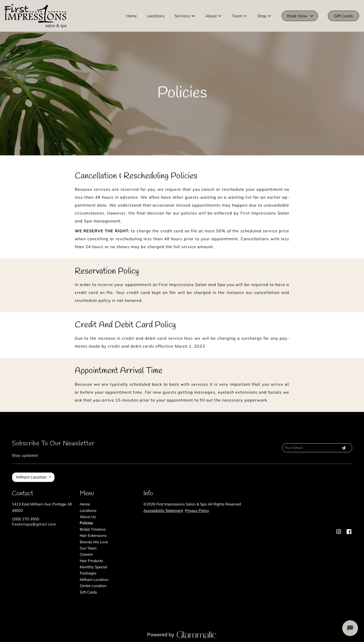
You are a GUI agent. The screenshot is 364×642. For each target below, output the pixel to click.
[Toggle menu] (193, 16)
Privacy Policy (197, 510)
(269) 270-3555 (25, 519)
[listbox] (214, 16)
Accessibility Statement (163, 510)
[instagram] (338, 531)
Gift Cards (343, 15)
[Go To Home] (35, 16)
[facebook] (349, 531)
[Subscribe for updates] (343, 448)
